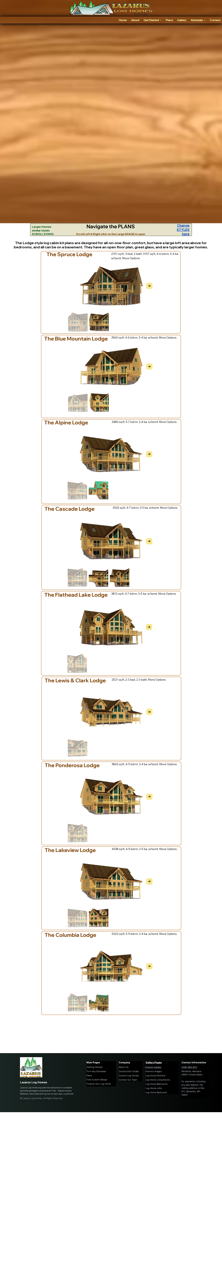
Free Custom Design (96, 1079)
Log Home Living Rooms (158, 1079)
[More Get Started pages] (160, 20)
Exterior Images (153, 1067)
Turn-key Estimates (96, 1071)
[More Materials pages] (204, 20)
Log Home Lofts (154, 1088)
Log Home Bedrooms (156, 1092)
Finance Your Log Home (99, 1083)
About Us (123, 1067)
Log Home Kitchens (155, 1075)
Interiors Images (153, 1071)
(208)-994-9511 (189, 1067)
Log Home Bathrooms (157, 1084)
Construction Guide (129, 1071)
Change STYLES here (183, 229)
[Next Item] (149, 286)
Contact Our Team (128, 1079)
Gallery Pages (154, 1062)
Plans (89, 1075)
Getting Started (94, 1067)
